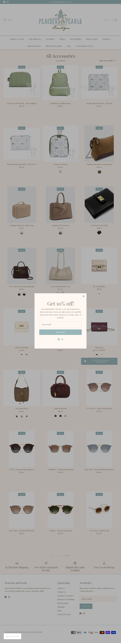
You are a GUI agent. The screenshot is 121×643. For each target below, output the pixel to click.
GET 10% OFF (12, 636)
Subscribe (60, 332)
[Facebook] (59, 339)
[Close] (83, 296)
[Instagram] (62, 339)
